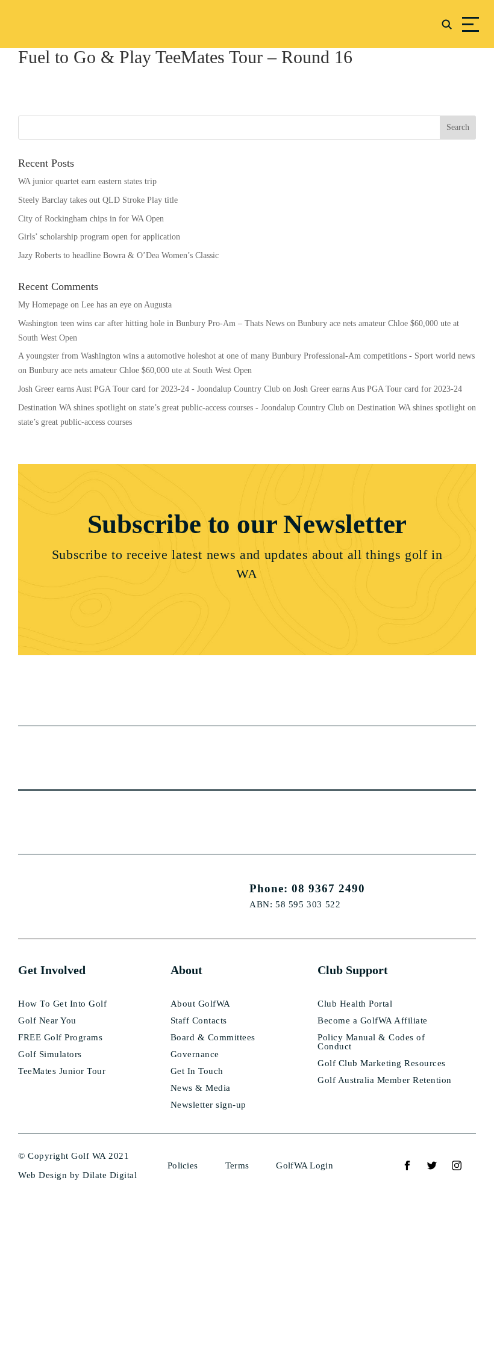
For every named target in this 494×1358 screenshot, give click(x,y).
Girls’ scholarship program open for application (99, 236)
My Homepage (43, 304)
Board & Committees (212, 1037)
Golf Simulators (50, 1054)
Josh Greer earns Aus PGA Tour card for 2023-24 (377, 389)
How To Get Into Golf (62, 1003)
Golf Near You (47, 1020)
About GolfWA (200, 1003)
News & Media (200, 1088)
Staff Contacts (198, 1020)
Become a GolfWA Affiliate (372, 1020)
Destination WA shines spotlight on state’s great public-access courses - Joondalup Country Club (181, 407)
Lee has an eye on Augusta (126, 304)
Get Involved (52, 970)
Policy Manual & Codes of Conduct (371, 1042)
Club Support (352, 970)
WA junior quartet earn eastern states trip (87, 181)
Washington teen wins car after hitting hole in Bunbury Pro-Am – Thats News (151, 323)
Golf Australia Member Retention (384, 1080)
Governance (194, 1054)
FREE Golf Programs (60, 1037)
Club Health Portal (354, 1003)
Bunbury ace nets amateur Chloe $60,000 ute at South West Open (140, 370)
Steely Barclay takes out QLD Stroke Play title (98, 200)
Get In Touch (197, 1071)
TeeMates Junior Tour (61, 1071)
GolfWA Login (304, 1165)
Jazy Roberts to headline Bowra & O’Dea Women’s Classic (118, 255)
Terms (237, 1165)
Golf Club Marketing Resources (381, 1063)
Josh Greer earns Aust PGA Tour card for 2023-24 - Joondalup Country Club (149, 389)
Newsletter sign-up (208, 1105)
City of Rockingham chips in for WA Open (91, 218)
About (186, 970)
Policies (182, 1165)
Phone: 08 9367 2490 (307, 888)
